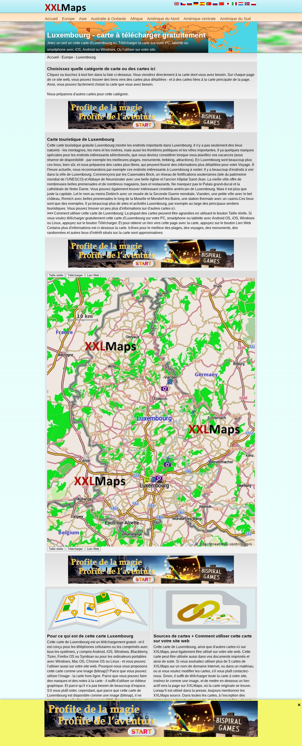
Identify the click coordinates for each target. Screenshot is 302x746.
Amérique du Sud (235, 19)
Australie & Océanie (108, 19)
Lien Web (93, 275)
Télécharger (75, 275)
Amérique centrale (199, 19)
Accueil (51, 19)
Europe (68, 19)
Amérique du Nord (163, 19)
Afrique (136, 19)
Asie (83, 19)
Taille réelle (56, 275)
